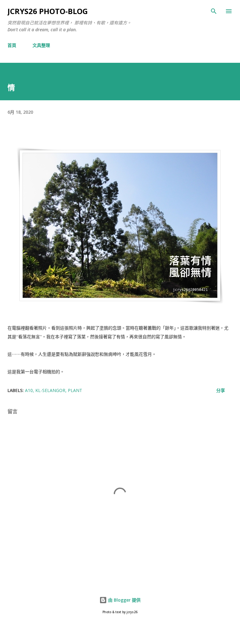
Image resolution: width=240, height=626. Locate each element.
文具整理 (41, 45)
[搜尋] (214, 11)
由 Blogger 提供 (124, 600)
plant (75, 390)
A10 (29, 390)
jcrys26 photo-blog (48, 11)
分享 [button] (220, 390)
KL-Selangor (50, 390)
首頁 (12, 45)
